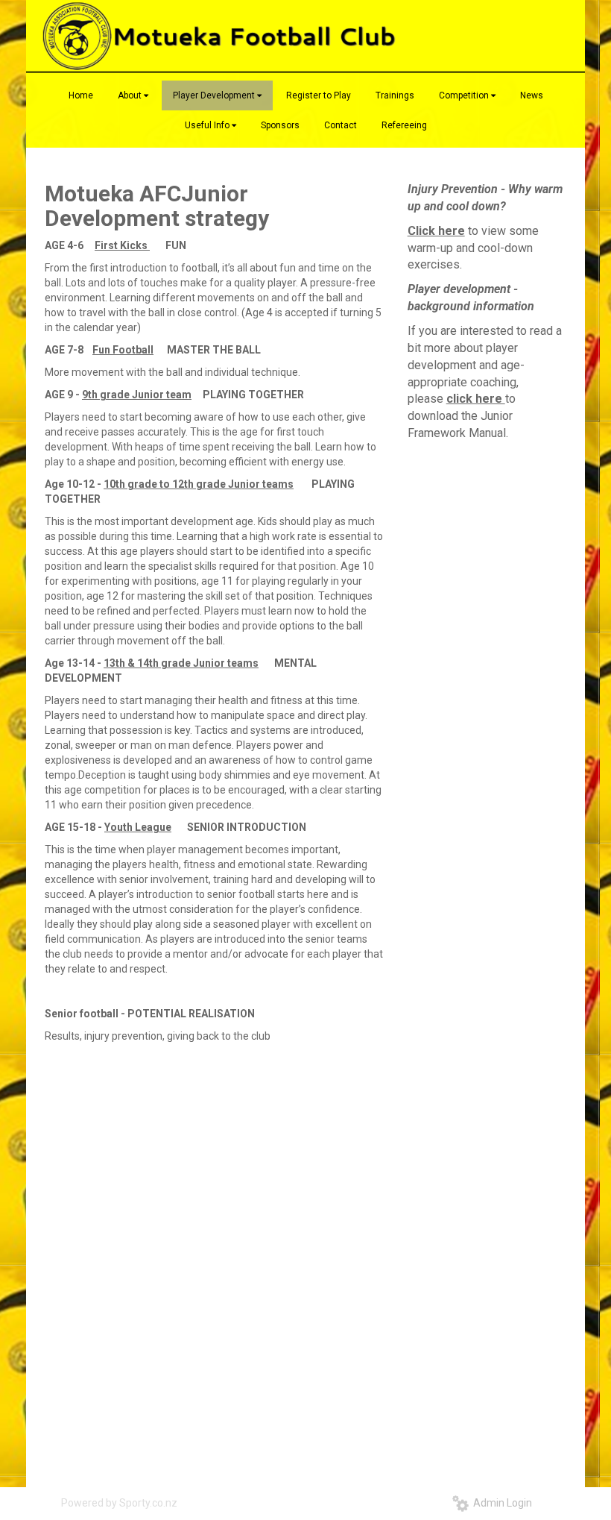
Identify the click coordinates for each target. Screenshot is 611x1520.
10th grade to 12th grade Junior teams (199, 484)
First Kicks (121, 245)
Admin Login (500, 1503)
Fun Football (122, 350)
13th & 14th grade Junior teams (181, 663)
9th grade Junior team (136, 395)
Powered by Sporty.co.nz (119, 1503)
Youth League (137, 827)
